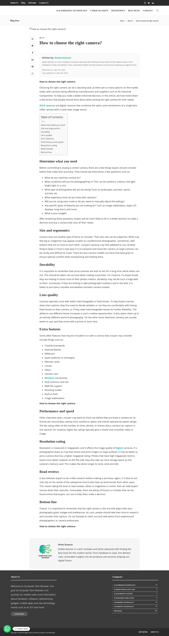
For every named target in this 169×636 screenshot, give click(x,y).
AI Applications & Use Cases (135, 589)
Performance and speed (52, 142)
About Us (14, 3)
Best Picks (134, 11)
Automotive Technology (135, 606)
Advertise (32, 3)
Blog (23, 3)
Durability (45, 132)
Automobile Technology (135, 602)
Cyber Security (99, 11)
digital (119, 447)
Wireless (49, 377)
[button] (7, 629)
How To (130, 21)
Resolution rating (49, 145)
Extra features (47, 138)
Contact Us (43, 3)
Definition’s (118, 11)
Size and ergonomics (50, 128)
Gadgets (148, 11)
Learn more (19, 614)
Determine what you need (53, 125)
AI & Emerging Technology (71, 11)
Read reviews (47, 148)
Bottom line (46, 152)
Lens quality (46, 135)
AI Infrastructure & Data (135, 598)
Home (122, 21)
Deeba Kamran (63, 57)
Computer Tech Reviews (46, 633)
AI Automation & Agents (135, 593)
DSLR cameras (47, 105)
